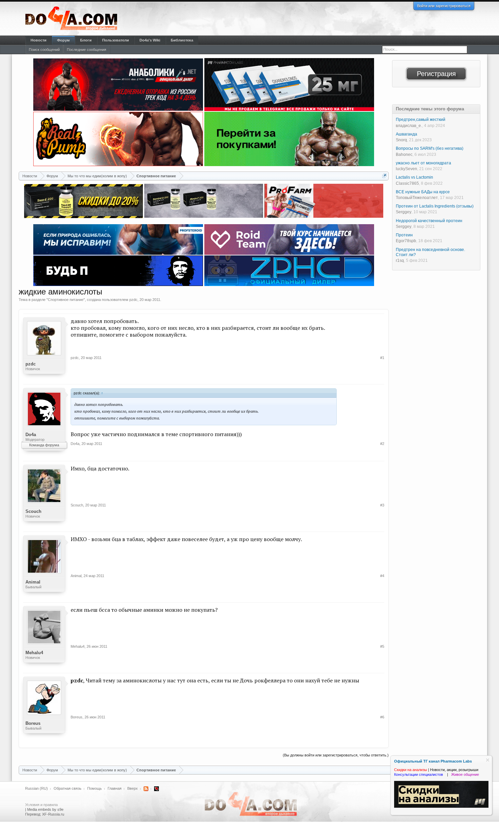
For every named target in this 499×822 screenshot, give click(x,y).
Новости (39, 40)
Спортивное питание (66, 300)
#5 (382, 646)
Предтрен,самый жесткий (420, 119)
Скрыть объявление (487, 760)
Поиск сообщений (44, 50)
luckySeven (406, 168)
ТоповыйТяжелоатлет (417, 197)
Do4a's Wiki (150, 40)
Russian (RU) (36, 788)
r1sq (400, 260)
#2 (382, 444)
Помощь (94, 788)
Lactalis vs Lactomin (414, 177)
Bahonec (404, 154)
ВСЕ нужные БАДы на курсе (423, 192)
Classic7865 (407, 183)
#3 (382, 505)
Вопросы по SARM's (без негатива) (429, 148)
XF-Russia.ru (53, 814)
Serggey (403, 212)
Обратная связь (67, 788)
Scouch (33, 511)
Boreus (32, 723)
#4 (382, 576)
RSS (146, 788)
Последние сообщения (86, 50)
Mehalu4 (34, 652)
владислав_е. (409, 125)
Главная (115, 788)
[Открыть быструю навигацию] (384, 176)
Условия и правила (41, 805)
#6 (382, 717)
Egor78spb (406, 240)
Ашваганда (406, 134)
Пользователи (115, 40)
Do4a (30, 434)
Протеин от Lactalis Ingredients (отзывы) (435, 206)
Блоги (86, 40)
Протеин (404, 235)
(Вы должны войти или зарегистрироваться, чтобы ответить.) (336, 755)
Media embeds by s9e (45, 809)
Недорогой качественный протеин (429, 220)
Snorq (401, 140)
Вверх (132, 788)
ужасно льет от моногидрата (423, 163)
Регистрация (436, 73)
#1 (382, 358)
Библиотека (182, 40)
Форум (63, 40)
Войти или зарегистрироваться (443, 6)
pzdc (133, 300)
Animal (32, 582)
